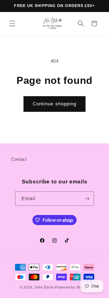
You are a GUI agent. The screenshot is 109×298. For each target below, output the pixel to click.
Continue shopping (55, 103)
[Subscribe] (87, 198)
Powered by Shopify (72, 287)
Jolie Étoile (44, 287)
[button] (12, 23)
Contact (19, 159)
